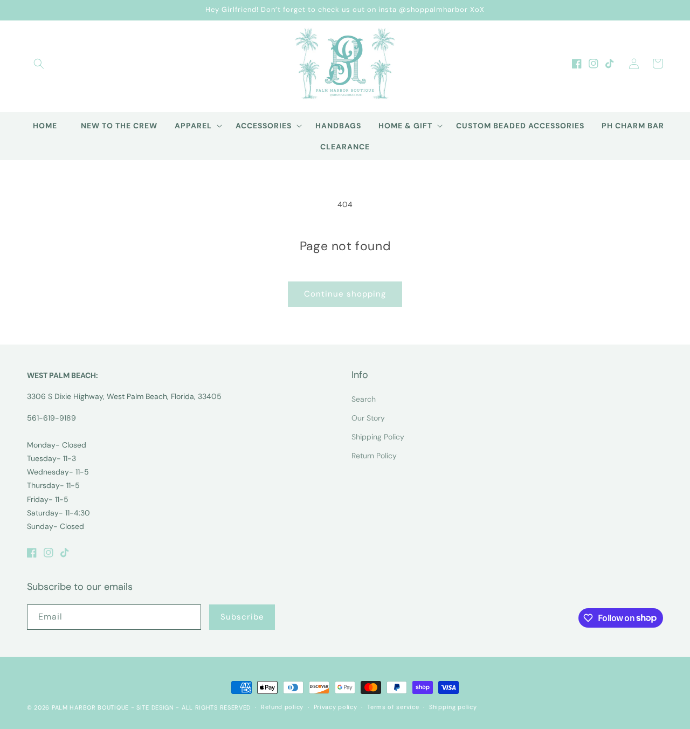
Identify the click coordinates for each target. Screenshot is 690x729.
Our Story (368, 418)
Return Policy (374, 455)
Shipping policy (453, 707)
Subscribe (242, 616)
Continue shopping (345, 293)
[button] (39, 63)
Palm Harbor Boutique (90, 707)
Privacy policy (335, 707)
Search (363, 399)
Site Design (155, 707)
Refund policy (282, 707)
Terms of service (393, 707)
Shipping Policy (377, 437)
